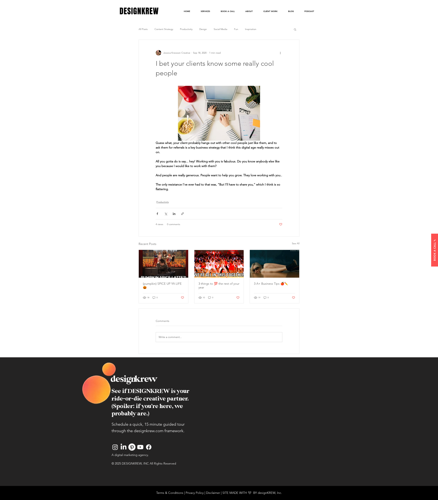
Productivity (186, 29)
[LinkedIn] (123, 447)
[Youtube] (140, 447)
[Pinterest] (132, 447)
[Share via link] (182, 213)
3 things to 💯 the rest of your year (218, 285)
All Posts (143, 29)
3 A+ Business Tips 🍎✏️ (271, 284)
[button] (295, 29)
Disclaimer (213, 493)
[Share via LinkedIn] (174, 213)
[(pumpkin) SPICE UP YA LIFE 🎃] (163, 264)
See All (295, 243)
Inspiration (250, 29)
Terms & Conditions (169, 493)
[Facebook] (148, 447)
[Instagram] (115, 447)
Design (203, 29)
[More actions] (280, 53)
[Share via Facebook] (157, 213)
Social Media (220, 29)
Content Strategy (163, 29)
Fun (236, 29)
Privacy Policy (195, 493)
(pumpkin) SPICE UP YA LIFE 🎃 (162, 285)
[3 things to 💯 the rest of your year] (219, 264)
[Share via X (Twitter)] (165, 213)
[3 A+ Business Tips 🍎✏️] (274, 264)
